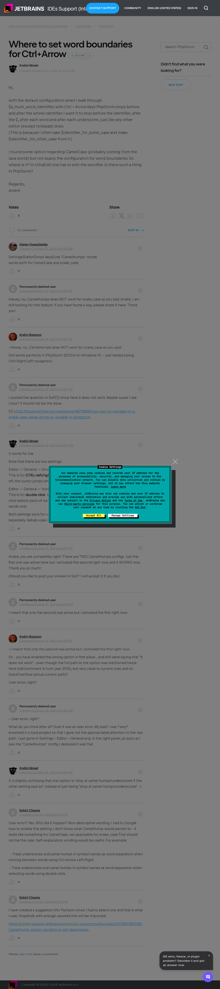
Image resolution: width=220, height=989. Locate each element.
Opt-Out (140, 507)
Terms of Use (133, 500)
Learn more (118, 486)
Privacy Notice (100, 500)
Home (24, 8)
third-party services (79, 504)
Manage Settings (123, 515)
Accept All (93, 515)
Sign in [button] (192, 8)
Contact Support (102, 8)
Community (132, 8)
